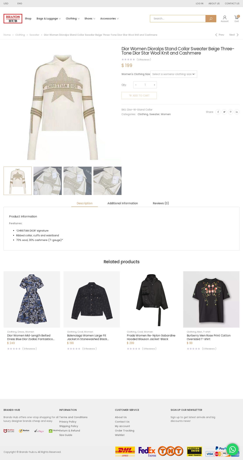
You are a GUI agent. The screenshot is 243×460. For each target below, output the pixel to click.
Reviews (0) (161, 203)
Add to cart (141, 95)
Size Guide (65, 435)
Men (199, 331)
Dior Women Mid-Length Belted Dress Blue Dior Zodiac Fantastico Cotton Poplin (30, 339)
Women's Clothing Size (136, 74)
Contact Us (122, 421)
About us (214, 3)
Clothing (71, 18)
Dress (21, 331)
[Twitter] (224, 112)
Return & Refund (69, 430)
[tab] (84, 203)
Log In (199, 3)
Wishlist (120, 435)
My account (122, 426)
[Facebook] (218, 112)
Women (166, 114)
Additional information (122, 203)
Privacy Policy (67, 421)
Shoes (88, 18)
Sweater (34, 35)
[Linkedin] (236, 112)
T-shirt (206, 331)
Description (85, 203)
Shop (28, 18)
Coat (80, 331)
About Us (121, 417)
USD (6, 3)
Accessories (108, 18)
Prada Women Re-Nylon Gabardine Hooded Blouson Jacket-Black (151, 337)
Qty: (124, 85)
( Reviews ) (144, 59)
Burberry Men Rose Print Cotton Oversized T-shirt (209, 337)
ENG (19, 3)
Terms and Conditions (73, 417)
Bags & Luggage (47, 18)
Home (7, 35)
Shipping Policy (68, 426)
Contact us (232, 3)
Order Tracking (124, 430)
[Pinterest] (230, 112)
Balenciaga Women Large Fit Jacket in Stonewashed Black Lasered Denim (87, 339)
